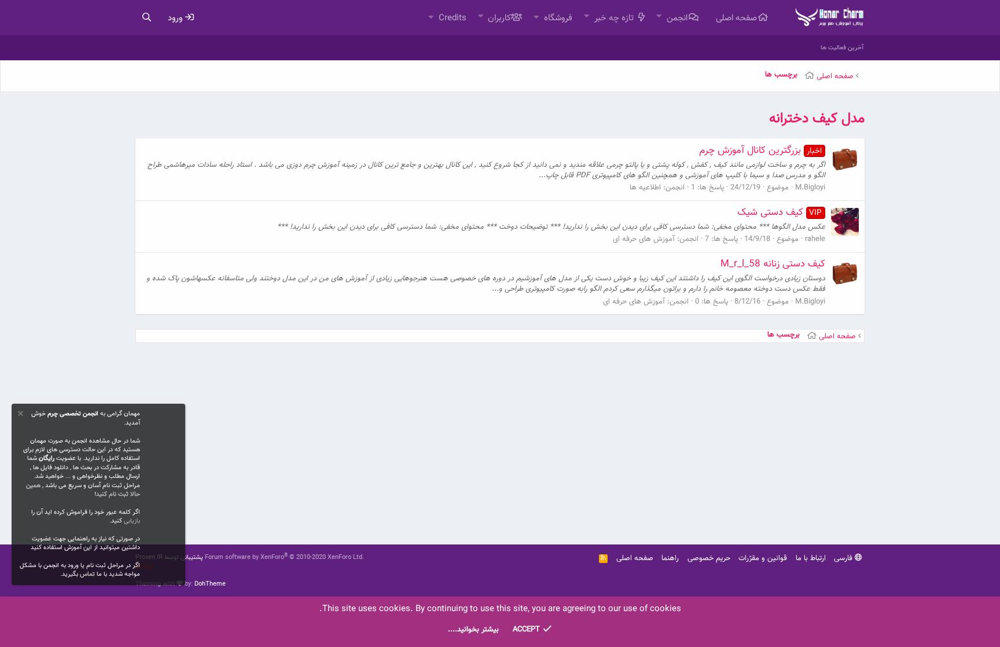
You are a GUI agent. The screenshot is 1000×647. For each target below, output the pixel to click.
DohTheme (210, 584)
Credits (452, 18)
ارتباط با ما (811, 558)
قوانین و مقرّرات (762, 558)
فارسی (844, 558)
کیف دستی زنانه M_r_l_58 (772, 264)
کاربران (499, 18)
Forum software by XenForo (284, 557)
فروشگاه (558, 18)
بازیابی (132, 521)
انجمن (677, 18)
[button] (658, 17)
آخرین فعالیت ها (842, 48)
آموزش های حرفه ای (644, 239)
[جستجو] (146, 17)
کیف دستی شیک (779, 212)
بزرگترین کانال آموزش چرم (760, 150)
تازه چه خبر (614, 18)
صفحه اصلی (736, 18)
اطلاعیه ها (645, 187)
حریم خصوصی (709, 558)
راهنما (670, 558)
